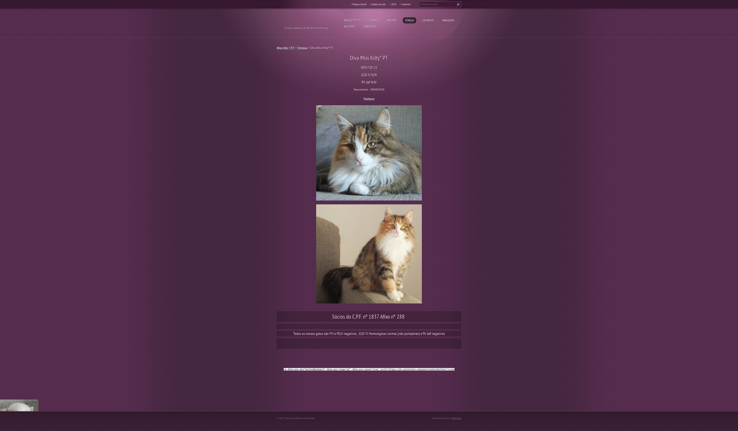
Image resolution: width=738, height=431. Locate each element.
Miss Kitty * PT (353, 20)
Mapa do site (379, 4)
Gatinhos (428, 20)
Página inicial (359, 4)
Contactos (369, 26)
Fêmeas (409, 20)
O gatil (374, 20)
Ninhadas (448, 20)
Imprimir (406, 4)
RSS (393, 4)
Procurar (457, 4)
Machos (392, 20)
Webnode (456, 418)
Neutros (349, 26)
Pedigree (369, 98)
